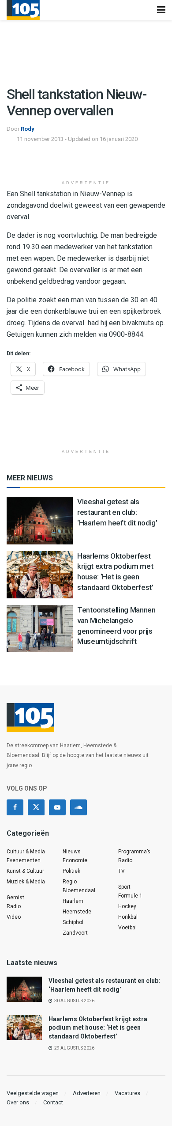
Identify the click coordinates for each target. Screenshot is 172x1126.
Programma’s (134, 851)
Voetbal (127, 927)
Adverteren (87, 1093)
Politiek (71, 871)
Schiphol (73, 922)
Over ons (18, 1102)
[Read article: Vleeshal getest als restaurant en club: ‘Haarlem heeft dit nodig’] (40, 520)
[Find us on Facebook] (15, 807)
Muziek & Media (26, 882)
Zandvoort (75, 933)
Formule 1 (130, 896)
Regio (70, 882)
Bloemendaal (79, 890)
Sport (124, 887)
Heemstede (77, 912)
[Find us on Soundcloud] (78, 807)
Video (14, 917)
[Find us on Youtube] (57, 807)
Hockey (127, 906)
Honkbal (128, 917)
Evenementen (24, 860)
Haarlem (73, 901)
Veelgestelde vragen (33, 1093)
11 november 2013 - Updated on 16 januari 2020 (77, 139)
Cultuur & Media (26, 851)
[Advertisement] (86, 162)
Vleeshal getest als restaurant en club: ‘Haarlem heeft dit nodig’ (117, 512)
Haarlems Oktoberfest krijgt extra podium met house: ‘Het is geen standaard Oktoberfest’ (98, 1028)
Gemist (15, 897)
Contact (53, 1102)
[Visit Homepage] (23, 10)
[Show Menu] (161, 10)
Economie (75, 860)
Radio (14, 906)
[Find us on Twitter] (36, 807)
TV (121, 871)
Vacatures (127, 1093)
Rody (27, 129)
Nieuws (72, 851)
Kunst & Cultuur (25, 871)
